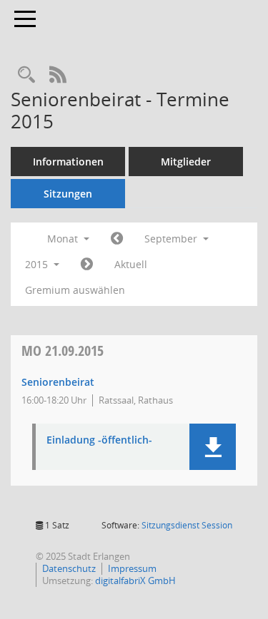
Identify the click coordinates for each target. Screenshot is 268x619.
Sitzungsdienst (187, 525)
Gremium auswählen (75, 290)
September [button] (172, 238)
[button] (212, 447)
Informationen (68, 161)
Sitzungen (68, 193)
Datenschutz (69, 568)
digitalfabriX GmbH (135, 580)
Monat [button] (64, 238)
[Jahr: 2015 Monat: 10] (87, 264)
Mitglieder (186, 161)
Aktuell (130, 264)
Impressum (132, 568)
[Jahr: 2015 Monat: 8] (117, 239)
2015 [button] (38, 264)
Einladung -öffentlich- (99, 440)
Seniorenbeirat (57, 382)
